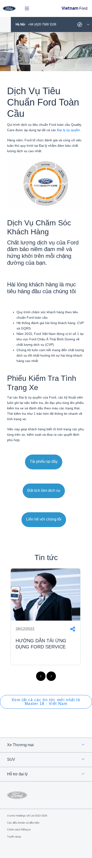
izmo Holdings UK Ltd (22, 815)
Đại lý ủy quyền (68, 130)
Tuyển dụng (14, 836)
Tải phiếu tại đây (44, 461)
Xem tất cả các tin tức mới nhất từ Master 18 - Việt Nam (46, 702)
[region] (46, 623)
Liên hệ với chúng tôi (43, 519)
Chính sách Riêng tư (19, 829)
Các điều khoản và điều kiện (23, 822)
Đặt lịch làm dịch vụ (43, 490)
